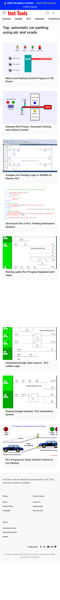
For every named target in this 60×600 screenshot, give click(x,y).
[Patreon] (55, 547)
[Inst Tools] (18, 13)
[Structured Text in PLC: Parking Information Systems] (30, 204)
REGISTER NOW (45, 3)
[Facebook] (41, 547)
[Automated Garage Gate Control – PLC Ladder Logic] (30, 343)
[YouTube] (48, 547)
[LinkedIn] (52, 547)
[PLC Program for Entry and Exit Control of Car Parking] (30, 440)
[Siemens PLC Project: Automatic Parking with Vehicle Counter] (30, 107)
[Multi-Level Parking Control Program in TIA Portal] (30, 59)
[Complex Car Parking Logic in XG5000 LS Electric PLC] (30, 155)
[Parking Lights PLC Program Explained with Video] (30, 252)
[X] (44, 547)
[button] (5, 13)
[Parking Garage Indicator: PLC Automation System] (30, 392)
